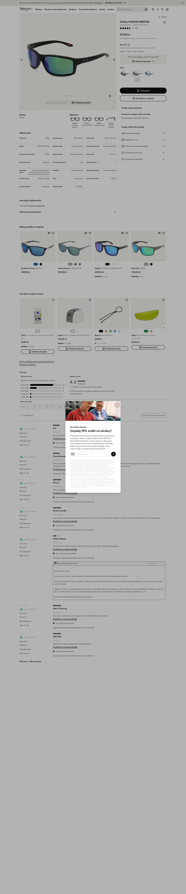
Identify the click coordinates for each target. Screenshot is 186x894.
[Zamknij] (117, 404)
